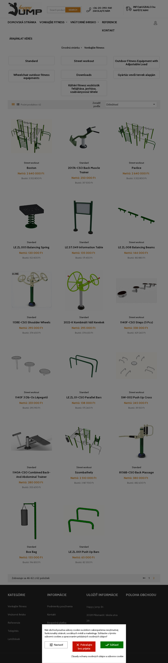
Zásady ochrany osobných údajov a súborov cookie (97, 656)
